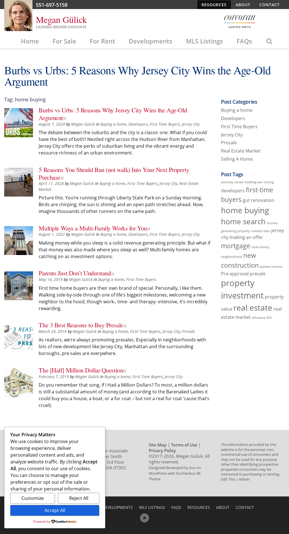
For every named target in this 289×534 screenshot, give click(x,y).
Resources (214, 4)
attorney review (232, 182)
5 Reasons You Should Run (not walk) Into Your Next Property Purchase (114, 173)
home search (243, 221)
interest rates (260, 231)
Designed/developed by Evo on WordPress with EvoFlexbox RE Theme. (175, 473)
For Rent (102, 41)
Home (30, 41)
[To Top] (144, 517)
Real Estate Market (240, 151)
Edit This (228, 479)
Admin (244, 479)
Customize (32, 498)
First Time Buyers (165, 124)
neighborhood (231, 257)
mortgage (235, 245)
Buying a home (113, 124)
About (243, 4)
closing (269, 182)
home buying (245, 210)
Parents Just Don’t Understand (75, 273)
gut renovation (258, 200)
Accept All (55, 510)
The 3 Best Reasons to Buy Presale (81, 325)
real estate (252, 307)
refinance (258, 318)
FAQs (244, 41)
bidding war (253, 182)
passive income (271, 267)
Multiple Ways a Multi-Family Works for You (93, 228)
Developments (150, 41)
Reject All (78, 498)
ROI (269, 318)
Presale (188, 331)
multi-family (260, 247)
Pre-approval (235, 274)
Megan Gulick (83, 124)
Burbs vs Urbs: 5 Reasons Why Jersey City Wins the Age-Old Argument (113, 114)
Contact (269, 4)
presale (258, 274)
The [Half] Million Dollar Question (81, 370)
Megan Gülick (61, 19)
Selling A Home (237, 159)
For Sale (64, 41)
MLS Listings (204, 41)
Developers (138, 124)
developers (233, 191)
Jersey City (191, 124)
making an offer (246, 237)
